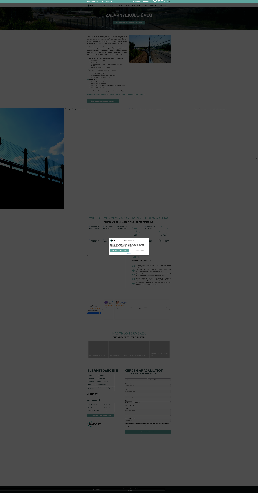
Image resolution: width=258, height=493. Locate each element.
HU (168, 1)
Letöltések (147, 1)
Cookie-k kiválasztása (139, 250)
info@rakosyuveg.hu (94, 1)
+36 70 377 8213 (107, 1)
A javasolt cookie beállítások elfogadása (119, 250)
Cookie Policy (129, 253)
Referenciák (138, 1)
